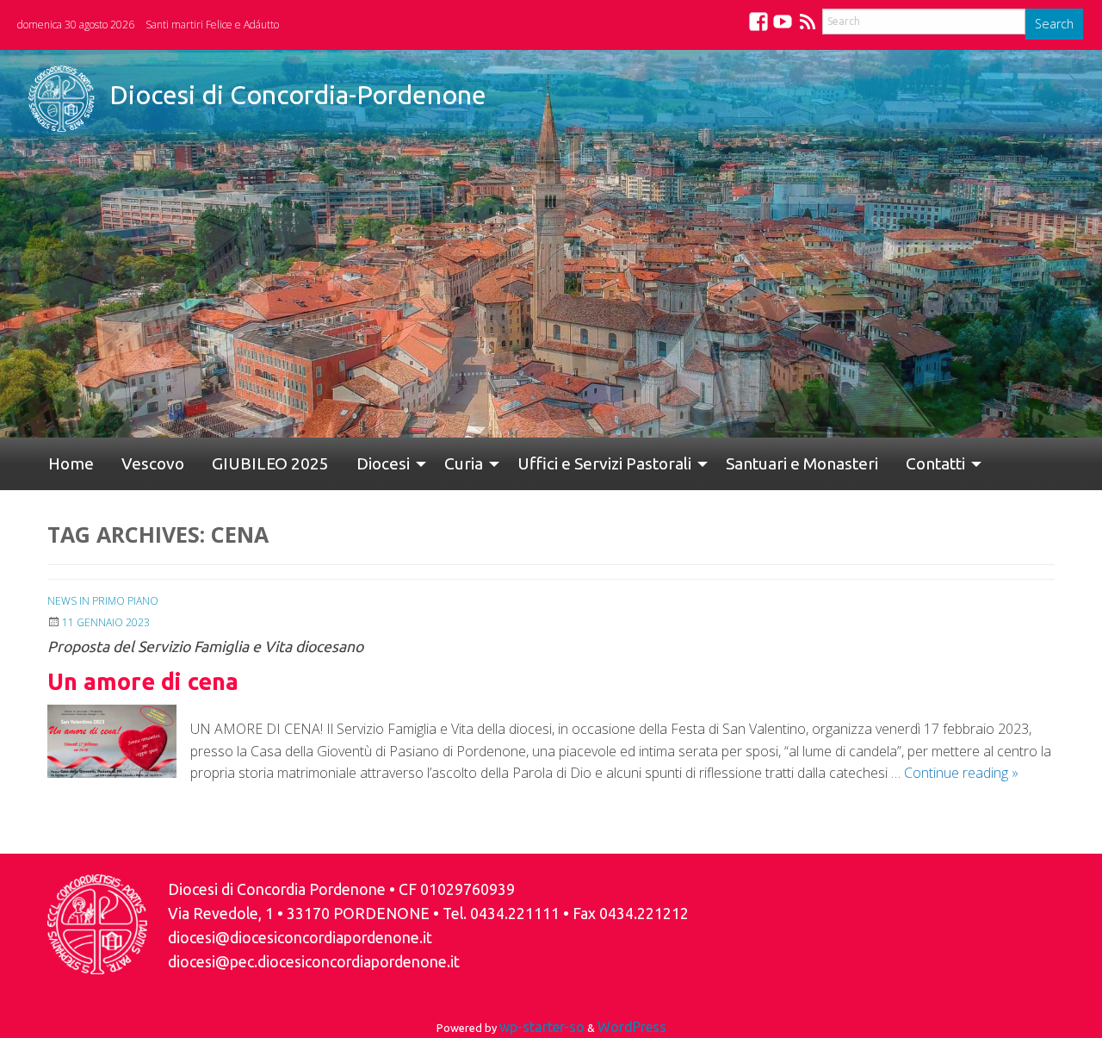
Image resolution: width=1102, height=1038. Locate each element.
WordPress (631, 1027)
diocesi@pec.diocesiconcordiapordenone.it (314, 962)
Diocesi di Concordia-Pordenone (297, 94)
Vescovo (132, 463)
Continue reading (961, 772)
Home (64, 463)
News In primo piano (102, 601)
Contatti (852, 463)
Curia (408, 463)
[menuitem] (64, 464)
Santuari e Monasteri (733, 463)
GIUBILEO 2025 (235, 463)
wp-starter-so (542, 1027)
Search (1054, 24)
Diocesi (335, 463)
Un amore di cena (142, 681)
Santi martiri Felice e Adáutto (212, 24)
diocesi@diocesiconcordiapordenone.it (300, 937)
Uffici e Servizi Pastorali (542, 463)
